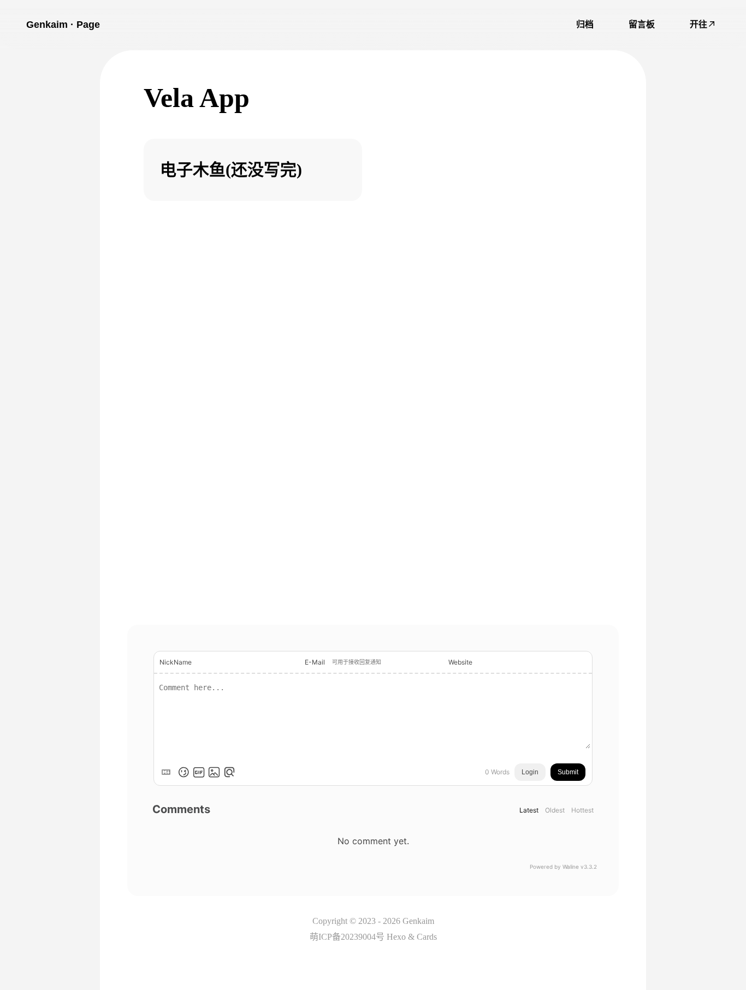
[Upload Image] (214, 772)
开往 (698, 24)
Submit (568, 772)
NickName (175, 662)
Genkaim (418, 921)
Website (460, 662)
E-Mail (315, 662)
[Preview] (229, 772)
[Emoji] (183, 772)
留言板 (642, 24)
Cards (427, 936)
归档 (585, 24)
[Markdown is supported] (168, 772)
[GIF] (198, 772)
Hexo (396, 936)
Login (530, 772)
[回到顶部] (722, 929)
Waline (571, 866)
